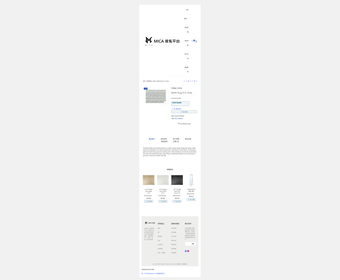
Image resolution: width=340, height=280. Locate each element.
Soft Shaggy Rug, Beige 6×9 (148, 191)
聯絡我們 (173, 244)
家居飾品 (149, 81)
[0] (193, 41)
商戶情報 (176, 139)
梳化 (159, 240)
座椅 (159, 228)
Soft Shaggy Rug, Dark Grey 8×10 (177, 191)
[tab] (152, 139)
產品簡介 (152, 139)
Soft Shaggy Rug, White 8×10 (163, 191)
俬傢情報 (173, 232)
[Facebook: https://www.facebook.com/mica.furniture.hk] (186, 251)
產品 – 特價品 (161, 252)
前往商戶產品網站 (177, 102)
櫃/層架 (160, 236)
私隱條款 (173, 252)
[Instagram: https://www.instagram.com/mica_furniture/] (188, 251)
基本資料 (164, 139)
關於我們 (173, 240)
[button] (176, 109)
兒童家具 (160, 244)
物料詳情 (188, 139)
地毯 (154, 81)
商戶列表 (173, 236)
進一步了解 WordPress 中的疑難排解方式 (153, 273)
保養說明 (164, 141)
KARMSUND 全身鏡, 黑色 (191, 190)
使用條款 (173, 248)
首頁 (144, 81)
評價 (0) (176, 141)
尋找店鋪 (173, 228)
